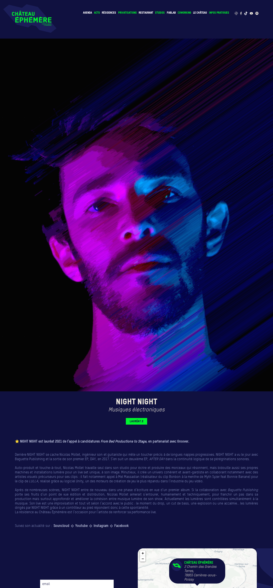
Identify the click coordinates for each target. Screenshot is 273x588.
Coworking (184, 12)
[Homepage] (30, 18)
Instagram (101, 525)
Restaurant (146, 12)
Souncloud (61, 525)
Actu (97, 12)
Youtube (81, 525)
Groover (182, 441)
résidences (109, 12)
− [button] (143, 558)
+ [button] (143, 553)
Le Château (200, 12)
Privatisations (127, 12)
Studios (160, 12)
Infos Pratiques (219, 12)
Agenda (87, 12)
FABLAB (171, 12)
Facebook (121, 525)
